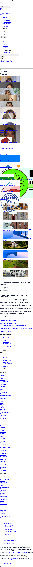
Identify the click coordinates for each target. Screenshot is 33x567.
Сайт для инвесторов (8, 543)
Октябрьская (3, 444)
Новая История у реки (8, 356)
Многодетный (3, 514)
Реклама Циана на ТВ (8, 529)
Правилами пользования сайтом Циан (17, 552)
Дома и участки (7, 22)
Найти (10, 61)
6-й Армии (2, 380)
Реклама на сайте (7, 534)
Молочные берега (7, 339)
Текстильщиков (4, 381)
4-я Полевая (3, 478)
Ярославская (3, 418)
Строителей (3, 464)
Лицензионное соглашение (18, 553)
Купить (5, 41)
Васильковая (3, 510)
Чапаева (2, 442)
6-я (1, 508)
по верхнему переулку (8, 359)
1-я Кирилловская (4, 487)
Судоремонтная (4, 400)
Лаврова (2, 407)
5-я (1, 518)
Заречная (2, 417)
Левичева (2, 441)
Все (4, 349)
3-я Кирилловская (4, 507)
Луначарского (3, 401)
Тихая (1, 403)
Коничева (2, 521)
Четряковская (3, 496)
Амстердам (6, 337)
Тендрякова (3, 398)
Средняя (2, 406)
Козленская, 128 (7, 365)
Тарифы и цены (7, 532)
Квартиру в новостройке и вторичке (10, 55)
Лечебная (2, 427)
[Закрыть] (1, 2)
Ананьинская (3, 455)
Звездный (5, 366)
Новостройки (6, 20)
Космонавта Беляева (5, 447)
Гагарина (2, 383)
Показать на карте (4, 61)
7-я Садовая (3, 488)
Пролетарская (3, 462)
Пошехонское (3, 439)
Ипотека (5, 25)
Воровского (3, 449)
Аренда (5, 17)
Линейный (2, 378)
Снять (4, 43)
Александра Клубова (5, 516)
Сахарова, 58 (6, 342)
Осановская (3, 415)
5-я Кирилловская (4, 479)
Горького (2, 458)
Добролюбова (3, 450)
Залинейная (3, 459)
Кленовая (2, 493)
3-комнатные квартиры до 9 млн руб (9, 323)
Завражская (3, 467)
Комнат (2, 56)
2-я (1, 519)
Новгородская (3, 392)
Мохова (2, 389)
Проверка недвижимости (9, 540)
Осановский (3, 390)
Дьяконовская (3, 384)
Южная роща (3, 495)
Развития (2, 404)
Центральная (3, 446)
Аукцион (5, 528)
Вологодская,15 (7, 343)
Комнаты (2, 322)
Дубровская (3, 498)
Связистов (2, 476)
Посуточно (5, 44)
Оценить (5, 47)
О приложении (3, 564)
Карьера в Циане (7, 542)
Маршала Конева (4, 429)
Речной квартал (7, 360)
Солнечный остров (7, 363)
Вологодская (3, 435)
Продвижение (6, 535)
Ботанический (3, 387)
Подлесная (2, 386)
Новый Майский (7, 346)
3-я (1, 502)
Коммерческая (6, 23)
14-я (1, 505)
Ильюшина (3, 432)
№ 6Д (1, 511)
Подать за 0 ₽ (6, 52)
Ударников (2, 433)
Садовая (2, 491)
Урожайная (3, 513)
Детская (2, 377)
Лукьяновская (3, 394)
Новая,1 (5, 340)
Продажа (5, 19)
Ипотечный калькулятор (9, 539)
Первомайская (3, 465)
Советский (2, 409)
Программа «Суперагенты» (9, 531)
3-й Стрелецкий (4, 482)
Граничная (2, 375)
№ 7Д (1, 484)
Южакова (2, 420)
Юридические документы (9, 525)
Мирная (2, 501)
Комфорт (5, 362)
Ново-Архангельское (5, 412)
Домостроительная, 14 (9, 348)
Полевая (2, 430)
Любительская (3, 499)
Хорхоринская (3, 453)
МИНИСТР (6, 357)
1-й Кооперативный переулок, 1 (11, 345)
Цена (2, 58)
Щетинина (2, 410)
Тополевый (2, 485)
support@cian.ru (14, 558)
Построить (5, 46)
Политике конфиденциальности (16, 556)
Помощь (5, 537)
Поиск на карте (7, 526)
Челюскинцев (3, 452)
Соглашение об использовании (22, 0)
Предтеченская (4, 426)
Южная (2, 413)
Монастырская (3, 504)
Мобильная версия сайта (6, 563)
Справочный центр (7, 523)
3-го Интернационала (5, 395)
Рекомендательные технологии (19, 560)
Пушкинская (3, 397)
